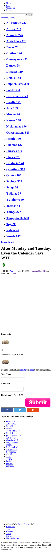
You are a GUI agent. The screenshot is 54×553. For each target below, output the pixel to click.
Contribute (10, 8)
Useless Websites (13, 538)
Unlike (13, 273)
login (31, 370)
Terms (8, 533)
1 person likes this (38, 271)
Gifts (8, 5)
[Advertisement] (27, 303)
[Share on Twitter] (20, 411)
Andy (12, 271)
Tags (8, 529)
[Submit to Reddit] (33, 411)
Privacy (9, 536)
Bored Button (23, 524)
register (23, 370)
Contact (9, 531)
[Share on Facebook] (7, 411)
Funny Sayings (7, 242)
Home (8, 3)
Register (9, 10)
